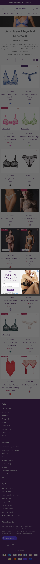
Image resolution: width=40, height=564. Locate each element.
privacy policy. (16, 293)
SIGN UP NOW (10, 289)
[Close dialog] (38, 271)
